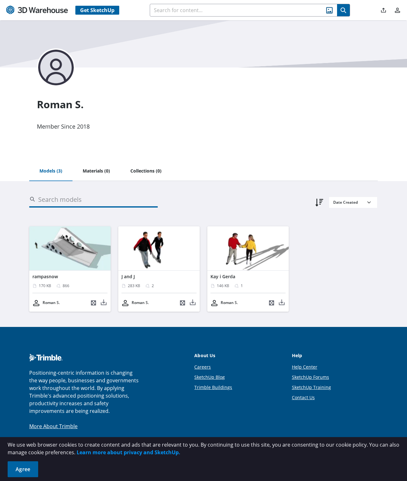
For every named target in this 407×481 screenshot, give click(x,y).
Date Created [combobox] (345, 202)
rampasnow (45, 276)
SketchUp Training (311, 387)
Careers (202, 367)
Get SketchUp (97, 10)
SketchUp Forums (310, 377)
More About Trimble (53, 426)
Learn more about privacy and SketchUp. (128, 452)
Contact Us (303, 397)
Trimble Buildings (213, 387)
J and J (128, 276)
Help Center (304, 367)
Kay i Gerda (222, 276)
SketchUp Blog (209, 377)
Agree (23, 469)
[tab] (50, 171)
